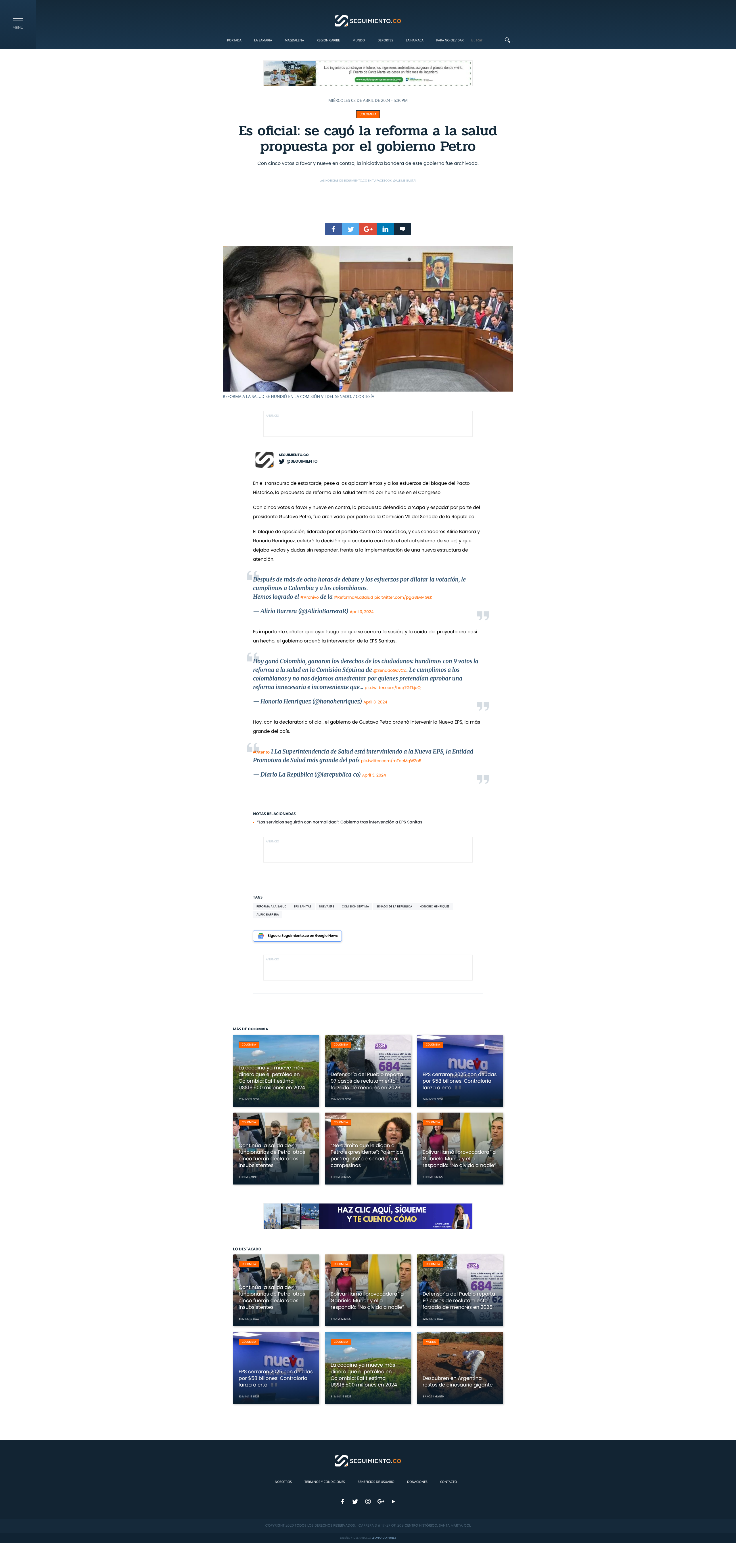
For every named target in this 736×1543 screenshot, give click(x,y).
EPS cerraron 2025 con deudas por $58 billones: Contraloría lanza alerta (460, 1081)
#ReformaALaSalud (353, 597)
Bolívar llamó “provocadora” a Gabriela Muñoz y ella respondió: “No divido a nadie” (459, 1159)
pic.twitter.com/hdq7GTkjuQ (393, 688)
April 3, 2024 (361, 612)
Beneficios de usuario (376, 1482)
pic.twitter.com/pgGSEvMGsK (403, 597)
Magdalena (294, 40)
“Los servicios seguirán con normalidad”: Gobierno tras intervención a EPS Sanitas (339, 822)
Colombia (368, 114)
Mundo (358, 40)
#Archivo (309, 597)
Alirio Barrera (267, 914)
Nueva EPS (326, 906)
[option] (368, 322)
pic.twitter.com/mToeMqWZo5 (391, 761)
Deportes (385, 40)
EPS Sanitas (302, 906)
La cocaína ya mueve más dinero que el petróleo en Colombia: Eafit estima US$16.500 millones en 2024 (272, 1077)
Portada (234, 40)
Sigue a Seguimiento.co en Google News (303, 935)
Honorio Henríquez (434, 906)
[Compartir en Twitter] (350, 229)
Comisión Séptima (355, 906)
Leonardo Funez (384, 1538)
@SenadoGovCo (389, 670)
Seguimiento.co (294, 455)
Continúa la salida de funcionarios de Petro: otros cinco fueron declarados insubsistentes (272, 1155)
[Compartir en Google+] (368, 229)
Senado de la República (394, 906)
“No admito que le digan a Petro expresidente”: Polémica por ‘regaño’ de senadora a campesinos (367, 1155)
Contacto (448, 1482)
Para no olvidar (450, 40)
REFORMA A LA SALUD (271, 906)
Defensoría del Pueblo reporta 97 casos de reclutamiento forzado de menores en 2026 (367, 1081)
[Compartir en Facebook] (333, 229)
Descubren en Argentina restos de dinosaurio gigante (458, 1381)
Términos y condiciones (324, 1482)
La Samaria (263, 40)
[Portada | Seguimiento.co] (368, 20)
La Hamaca (414, 40)
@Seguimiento (301, 461)
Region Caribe (328, 40)
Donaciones (417, 1482)
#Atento (261, 752)
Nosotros (283, 1482)
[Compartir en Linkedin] (385, 229)
